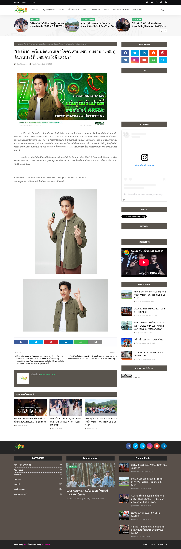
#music (38, 475)
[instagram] (156, 2)
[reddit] (153, 53)
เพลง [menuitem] (106, 9)
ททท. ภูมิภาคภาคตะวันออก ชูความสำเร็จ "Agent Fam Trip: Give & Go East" (98, 25)
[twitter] (152, 2)
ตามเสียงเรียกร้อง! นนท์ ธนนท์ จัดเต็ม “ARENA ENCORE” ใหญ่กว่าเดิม (30, 420)
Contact (32, 2)
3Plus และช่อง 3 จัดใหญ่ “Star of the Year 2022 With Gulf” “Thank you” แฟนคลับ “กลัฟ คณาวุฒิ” (149, 325)
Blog (26, 544)
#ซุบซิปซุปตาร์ (38, 494)
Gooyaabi (46, 544)
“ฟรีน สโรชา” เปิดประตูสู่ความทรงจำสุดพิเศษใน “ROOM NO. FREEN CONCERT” (47, 25)
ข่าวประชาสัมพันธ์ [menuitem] (121, 9)
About (24, 2)
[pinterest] (161, 2)
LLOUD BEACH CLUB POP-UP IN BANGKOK (145, 514)
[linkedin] (144, 53)
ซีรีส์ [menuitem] (85, 9)
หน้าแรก (19, 44)
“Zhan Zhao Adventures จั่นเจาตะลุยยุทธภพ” (148, 354)
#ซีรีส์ (38, 484)
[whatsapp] (153, 60)
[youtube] (144, 60)
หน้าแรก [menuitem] (35, 9)
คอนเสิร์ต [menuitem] (137, 9)
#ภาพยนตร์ (38, 470)
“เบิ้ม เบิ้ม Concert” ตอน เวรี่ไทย (148, 339)
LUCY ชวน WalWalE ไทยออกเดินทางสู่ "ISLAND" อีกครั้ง (87, 492)
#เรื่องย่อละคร (38, 489)
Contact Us (162, 544)
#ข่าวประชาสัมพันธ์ (38, 465)
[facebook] (147, 2)
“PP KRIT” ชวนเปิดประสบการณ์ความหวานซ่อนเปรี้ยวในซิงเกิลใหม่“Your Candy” (148, 530)
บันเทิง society (22, 64)
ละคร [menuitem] (61, 9)
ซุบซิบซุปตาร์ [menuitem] (49, 9)
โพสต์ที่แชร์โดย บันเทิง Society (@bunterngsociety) (146, 194)
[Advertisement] (144, 99)
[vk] (125, 60)
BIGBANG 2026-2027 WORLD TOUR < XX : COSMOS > (150, 310)
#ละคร (38, 479)
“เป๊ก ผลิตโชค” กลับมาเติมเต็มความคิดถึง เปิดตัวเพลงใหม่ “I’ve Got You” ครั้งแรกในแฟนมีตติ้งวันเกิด (148, 25)
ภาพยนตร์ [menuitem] (95, 9)
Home (16, 2)
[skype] (165, 2)
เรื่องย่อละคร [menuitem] (73, 9)
